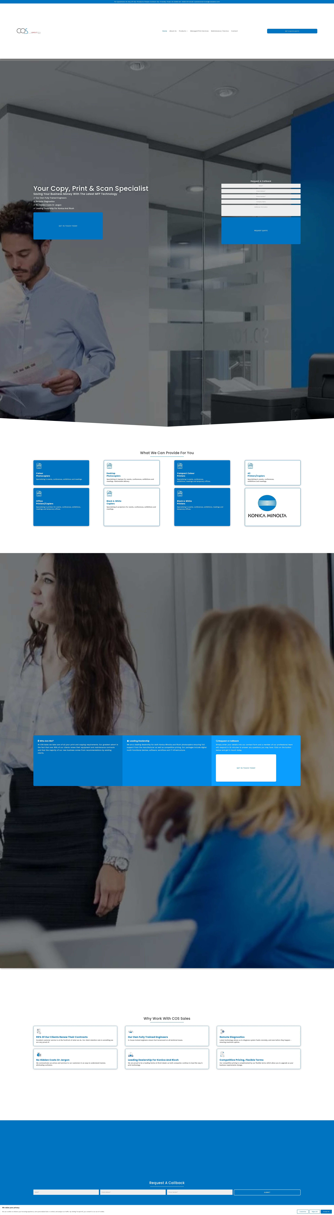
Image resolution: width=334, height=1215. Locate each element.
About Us (173, 31)
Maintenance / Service (220, 31)
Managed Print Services (199, 31)
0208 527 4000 (180, 2)
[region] (167, 1210)
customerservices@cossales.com (207, 2)
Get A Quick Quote (292, 31)
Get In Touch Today (68, 226)
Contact (234, 31)
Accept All (326, 1211)
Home (164, 31)
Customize (303, 1211)
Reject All (314, 1211)
